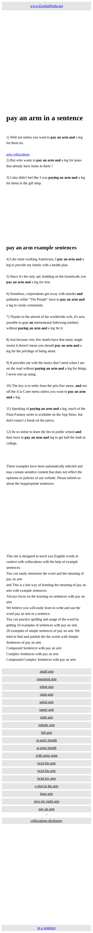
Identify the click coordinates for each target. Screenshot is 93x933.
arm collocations (18, 154)
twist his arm (46, 763)
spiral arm (46, 702)
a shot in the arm (46, 786)
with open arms (47, 755)
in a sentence (46, 928)
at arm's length (46, 740)
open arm (46, 694)
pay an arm (46, 809)
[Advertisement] (46, 56)
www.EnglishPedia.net (46, 6)
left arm (46, 732)
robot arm (46, 687)
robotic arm (46, 725)
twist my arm (46, 778)
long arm (46, 794)
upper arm (46, 710)
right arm (46, 717)
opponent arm (46, 679)
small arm (46, 671)
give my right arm (46, 801)
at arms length (46, 748)
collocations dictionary (46, 821)
